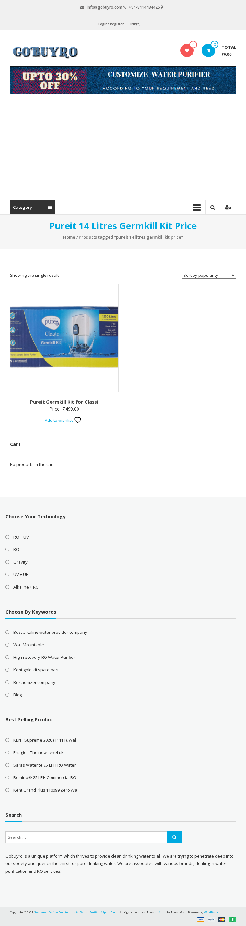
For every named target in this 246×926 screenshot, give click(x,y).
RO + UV (21, 537)
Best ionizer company (34, 682)
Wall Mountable (28, 645)
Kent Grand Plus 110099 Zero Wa (45, 790)
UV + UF (20, 574)
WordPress (211, 912)
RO (16, 549)
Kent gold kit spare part (36, 670)
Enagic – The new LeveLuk (38, 752)
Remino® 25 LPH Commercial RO (44, 777)
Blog (17, 695)
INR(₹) (135, 24)
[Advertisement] (123, 152)
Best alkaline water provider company (50, 632)
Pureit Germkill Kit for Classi (64, 401)
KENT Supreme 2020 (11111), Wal (44, 740)
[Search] (174, 837)
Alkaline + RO (26, 587)
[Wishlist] (187, 50)
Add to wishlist (59, 420)
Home (69, 237)
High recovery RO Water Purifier (44, 657)
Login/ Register (111, 24)
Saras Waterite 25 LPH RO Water (44, 765)
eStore (162, 912)
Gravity (20, 562)
